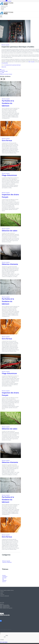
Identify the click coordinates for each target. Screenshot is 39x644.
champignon (4, 576)
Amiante (4, 575)
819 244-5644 (3, 642)
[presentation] (10, 89)
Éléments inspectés (5, 44)
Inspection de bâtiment (7, 562)
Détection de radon (9, 230)
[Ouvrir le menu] (1, 16)
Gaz (3, 579)
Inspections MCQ (4, 6)
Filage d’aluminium (9, 175)
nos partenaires (5, 63)
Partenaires (2, 604)
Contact (2, 9)
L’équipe (2, 8)
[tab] (21, 83)
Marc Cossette (31, 61)
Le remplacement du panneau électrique (12, 65)
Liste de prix (3, 7)
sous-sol (4, 581)
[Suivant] (4, 79)
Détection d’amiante (10, 264)
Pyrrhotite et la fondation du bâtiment (8, 103)
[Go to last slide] (1, 79)
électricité (4, 66)
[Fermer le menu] (0, 633)
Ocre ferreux (7, 140)
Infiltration (4, 580)
